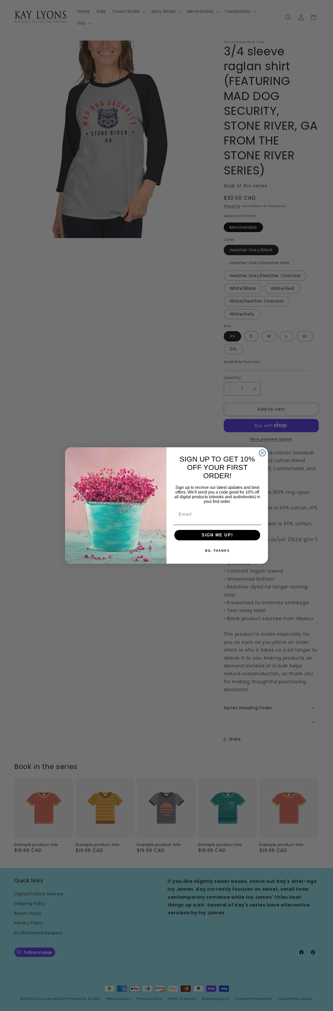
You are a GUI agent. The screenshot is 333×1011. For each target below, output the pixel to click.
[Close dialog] (262, 453)
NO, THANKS (217, 551)
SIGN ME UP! (217, 535)
